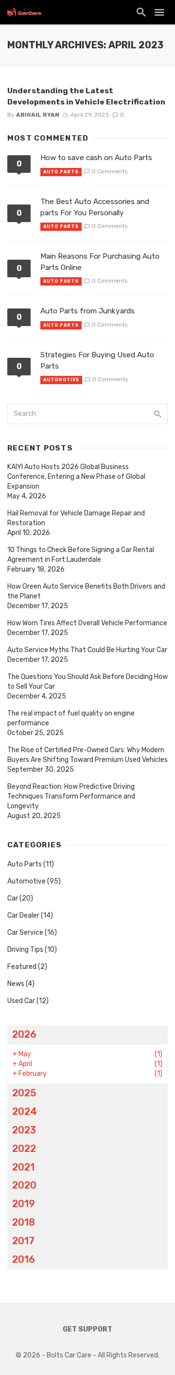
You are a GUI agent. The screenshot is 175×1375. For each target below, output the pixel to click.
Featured (21, 967)
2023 (24, 1130)
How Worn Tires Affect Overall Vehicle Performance (87, 623)
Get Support (87, 1329)
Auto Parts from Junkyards (87, 311)
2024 (24, 1111)
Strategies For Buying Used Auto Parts (97, 360)
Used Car (21, 1001)
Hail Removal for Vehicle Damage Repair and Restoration (76, 518)
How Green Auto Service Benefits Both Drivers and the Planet (86, 591)
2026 (24, 1034)
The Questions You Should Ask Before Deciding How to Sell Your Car (87, 682)
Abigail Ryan (37, 114)
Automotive (61, 379)
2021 (23, 1167)
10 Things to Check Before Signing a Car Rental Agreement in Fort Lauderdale (80, 555)
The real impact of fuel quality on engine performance (71, 718)
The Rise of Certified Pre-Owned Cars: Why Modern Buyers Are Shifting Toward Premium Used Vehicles (87, 755)
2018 (23, 1222)
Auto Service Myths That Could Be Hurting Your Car (87, 650)
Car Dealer (23, 915)
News (15, 984)
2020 (24, 1185)
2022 (24, 1148)
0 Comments (109, 171)
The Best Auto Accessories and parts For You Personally (94, 207)
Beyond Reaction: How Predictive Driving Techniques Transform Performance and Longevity (71, 796)
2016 (23, 1259)
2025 (24, 1093)
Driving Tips (25, 949)
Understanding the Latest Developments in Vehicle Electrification (86, 96)
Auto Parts (61, 171)
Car (12, 898)
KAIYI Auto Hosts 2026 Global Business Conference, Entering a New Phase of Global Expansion (76, 477)
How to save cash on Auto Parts (96, 157)
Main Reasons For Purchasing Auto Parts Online (99, 262)
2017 (23, 1241)
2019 (23, 1204)
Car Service (25, 932)
